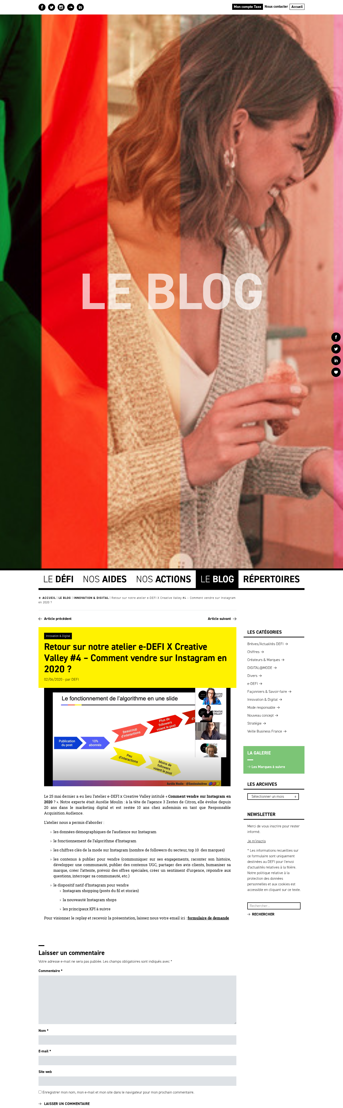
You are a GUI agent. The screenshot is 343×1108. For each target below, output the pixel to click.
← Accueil (47, 598)
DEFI (75, 679)
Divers (252, 675)
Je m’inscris (256, 841)
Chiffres (253, 651)
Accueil (297, 6)
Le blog (65, 598)
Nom (43, 1030)
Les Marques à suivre (268, 766)
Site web (45, 1071)
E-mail (44, 1051)
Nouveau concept (260, 715)
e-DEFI (252, 683)
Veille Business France (264, 731)
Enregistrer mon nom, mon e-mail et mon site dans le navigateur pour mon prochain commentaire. (118, 1092)
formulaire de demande (208, 918)
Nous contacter (276, 6)
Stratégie (254, 723)
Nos (105, 579)
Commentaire (50, 970)
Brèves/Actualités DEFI (265, 643)
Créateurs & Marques (263, 659)
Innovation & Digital (91, 598)
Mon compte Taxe (247, 6)
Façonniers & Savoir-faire (267, 691)
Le (58, 579)
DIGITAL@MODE (259, 667)
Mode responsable (261, 707)
